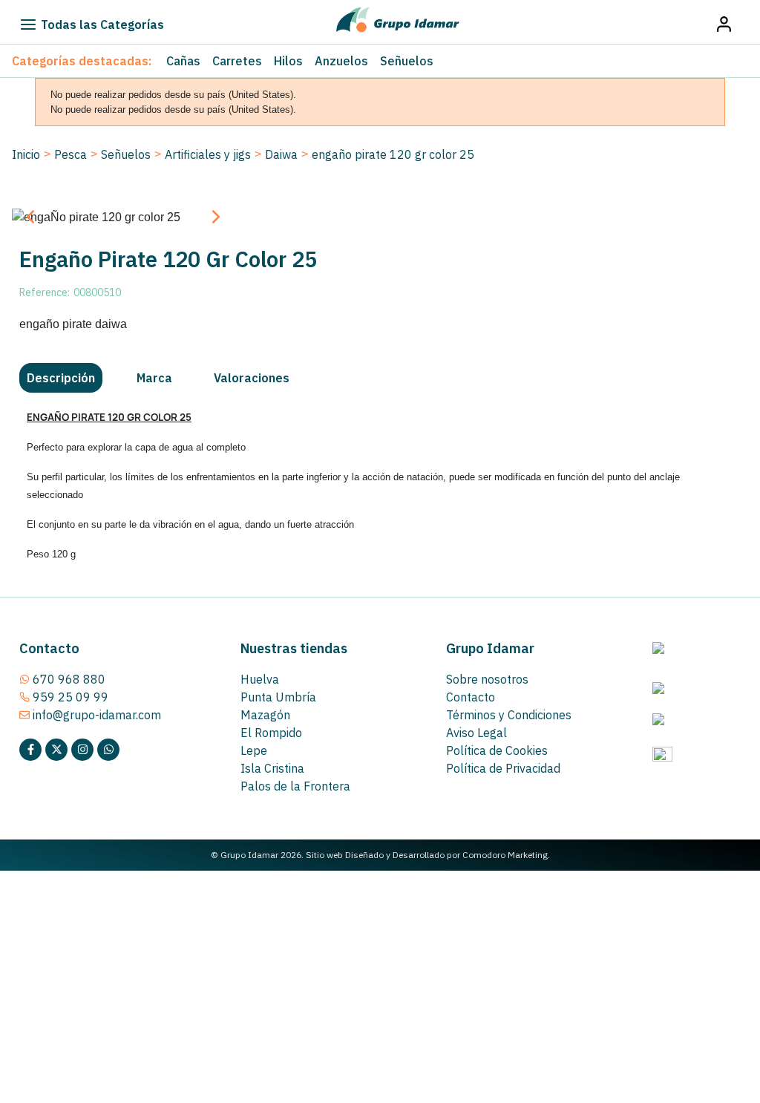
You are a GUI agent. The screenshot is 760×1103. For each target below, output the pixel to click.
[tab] (60, 378)
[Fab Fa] (108, 750)
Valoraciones (251, 377)
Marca (154, 377)
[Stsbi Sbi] (30, 750)
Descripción (61, 377)
